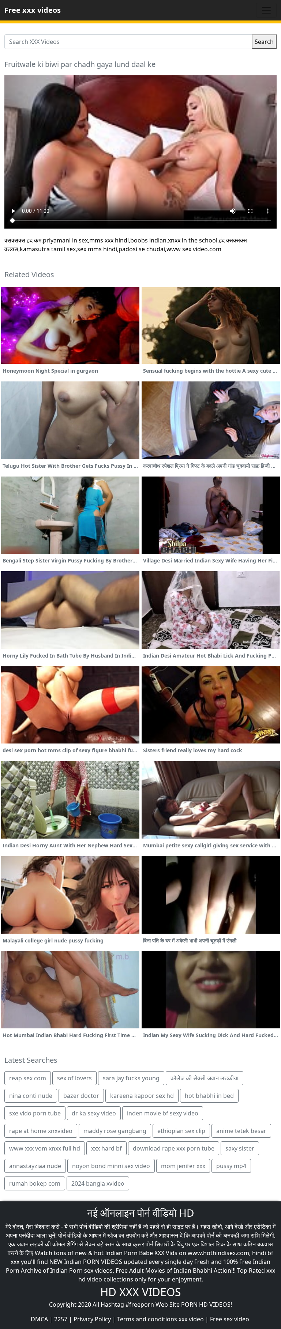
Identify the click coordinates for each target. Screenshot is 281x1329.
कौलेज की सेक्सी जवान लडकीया (205, 1078)
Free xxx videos (32, 10)
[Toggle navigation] (266, 10)
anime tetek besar (241, 1131)
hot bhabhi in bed (209, 1096)
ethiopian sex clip (181, 1131)
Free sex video (229, 1319)
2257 (60, 1319)
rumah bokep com (34, 1183)
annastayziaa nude (35, 1166)
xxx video (191, 1319)
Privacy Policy (92, 1319)
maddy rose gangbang (114, 1131)
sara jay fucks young (131, 1078)
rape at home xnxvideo (40, 1131)
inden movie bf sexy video (162, 1113)
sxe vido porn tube (35, 1113)
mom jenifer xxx (183, 1166)
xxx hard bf (106, 1148)
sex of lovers (74, 1078)
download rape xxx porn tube (173, 1148)
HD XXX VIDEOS (140, 1291)
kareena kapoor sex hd (142, 1096)
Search (264, 42)
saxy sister (239, 1148)
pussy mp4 (231, 1166)
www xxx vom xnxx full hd (44, 1148)
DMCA (39, 1319)
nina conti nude (30, 1096)
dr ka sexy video (94, 1113)
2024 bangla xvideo (97, 1183)
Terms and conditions (147, 1319)
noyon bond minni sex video (111, 1166)
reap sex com (27, 1078)
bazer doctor (81, 1096)
